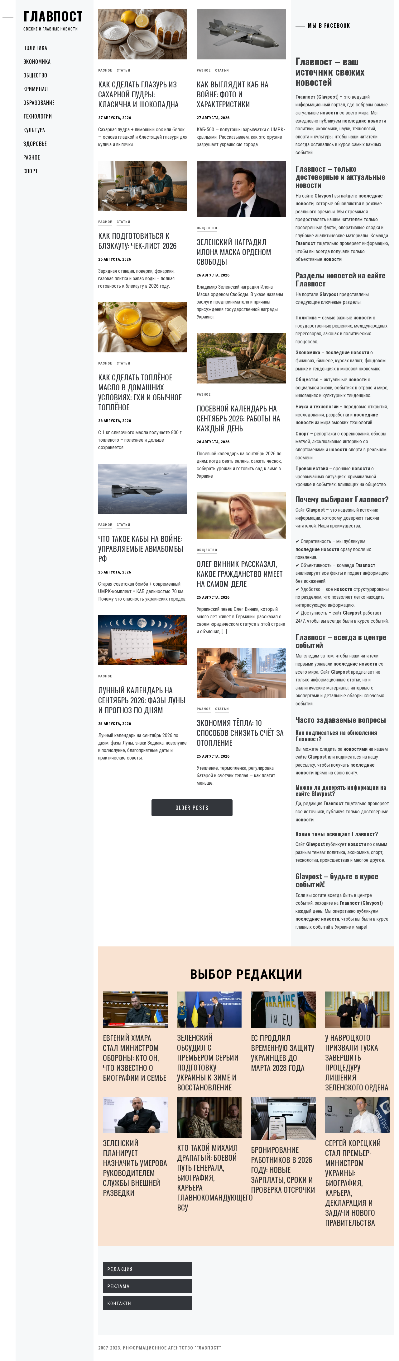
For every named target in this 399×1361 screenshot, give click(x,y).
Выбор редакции (246, 974)
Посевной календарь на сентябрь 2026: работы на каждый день (238, 418)
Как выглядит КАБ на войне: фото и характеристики (232, 93)
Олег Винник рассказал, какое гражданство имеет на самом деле (240, 573)
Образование (39, 102)
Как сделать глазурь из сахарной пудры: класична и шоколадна (138, 93)
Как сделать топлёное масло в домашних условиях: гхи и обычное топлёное (140, 391)
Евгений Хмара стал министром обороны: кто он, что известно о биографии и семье (134, 1057)
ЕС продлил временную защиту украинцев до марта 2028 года (282, 1052)
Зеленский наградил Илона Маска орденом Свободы (234, 251)
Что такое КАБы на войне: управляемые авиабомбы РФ (140, 548)
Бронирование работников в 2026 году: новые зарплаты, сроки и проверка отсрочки (283, 1169)
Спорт (30, 171)
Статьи (123, 70)
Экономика (37, 61)
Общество (35, 75)
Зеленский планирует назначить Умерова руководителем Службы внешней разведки (135, 1167)
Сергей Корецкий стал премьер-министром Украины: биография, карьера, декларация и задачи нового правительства (353, 1182)
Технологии (37, 116)
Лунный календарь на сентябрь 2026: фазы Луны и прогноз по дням (141, 699)
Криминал (35, 89)
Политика (35, 48)
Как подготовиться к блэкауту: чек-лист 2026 (137, 240)
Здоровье (35, 143)
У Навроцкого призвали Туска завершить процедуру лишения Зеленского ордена (356, 1062)
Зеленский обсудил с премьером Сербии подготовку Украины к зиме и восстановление (207, 1062)
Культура (34, 130)
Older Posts (192, 807)
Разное (31, 157)
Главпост (53, 16)
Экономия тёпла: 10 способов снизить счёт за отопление (240, 732)
